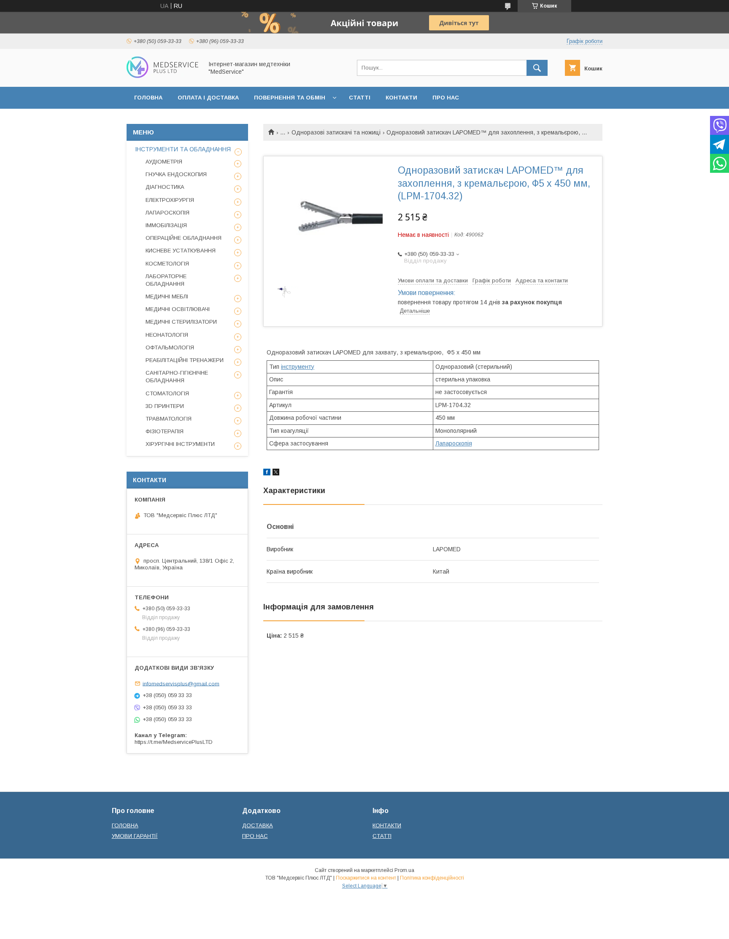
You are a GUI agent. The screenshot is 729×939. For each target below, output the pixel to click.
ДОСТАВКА (257, 825)
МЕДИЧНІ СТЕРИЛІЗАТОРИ (181, 322)
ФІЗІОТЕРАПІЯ (165, 431)
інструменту (297, 366)
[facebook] (266, 473)
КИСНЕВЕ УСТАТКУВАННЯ (181, 250)
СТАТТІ (359, 97)
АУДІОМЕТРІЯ (164, 161)
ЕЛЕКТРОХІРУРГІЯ (170, 200)
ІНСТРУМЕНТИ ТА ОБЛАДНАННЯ (183, 149)
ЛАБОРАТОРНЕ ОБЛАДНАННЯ (166, 280)
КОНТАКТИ (401, 97)
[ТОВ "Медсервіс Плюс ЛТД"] (162, 75)
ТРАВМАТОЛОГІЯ (169, 419)
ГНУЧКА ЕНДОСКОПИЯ (176, 174)
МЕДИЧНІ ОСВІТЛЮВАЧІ (178, 309)
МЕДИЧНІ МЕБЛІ (167, 296)
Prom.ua (404, 870)
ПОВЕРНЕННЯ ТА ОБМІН (289, 97)
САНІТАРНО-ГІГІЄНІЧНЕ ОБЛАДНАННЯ (177, 377)
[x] (276, 473)
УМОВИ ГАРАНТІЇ (135, 836)
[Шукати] (537, 68)
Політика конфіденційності (432, 878)
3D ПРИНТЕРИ (165, 406)
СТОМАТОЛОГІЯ (167, 393)
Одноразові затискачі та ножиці (336, 132)
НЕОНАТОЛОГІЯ (167, 335)
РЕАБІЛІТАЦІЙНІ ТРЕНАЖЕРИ (185, 360)
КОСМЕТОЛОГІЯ (167, 263)
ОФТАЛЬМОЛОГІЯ (170, 347)
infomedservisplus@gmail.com (181, 683)
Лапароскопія (453, 443)
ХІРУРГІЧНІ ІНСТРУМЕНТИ (180, 444)
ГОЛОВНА (148, 97)
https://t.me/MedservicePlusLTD (174, 742)
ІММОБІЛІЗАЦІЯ (166, 225)
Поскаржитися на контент (366, 878)
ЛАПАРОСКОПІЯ (167, 212)
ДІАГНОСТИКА (165, 187)
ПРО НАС (445, 97)
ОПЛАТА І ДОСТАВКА (208, 97)
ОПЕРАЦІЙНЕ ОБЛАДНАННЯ (183, 238)
